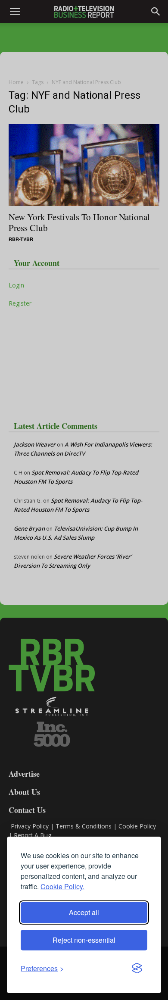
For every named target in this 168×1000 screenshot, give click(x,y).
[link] (42, 968)
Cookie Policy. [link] (62, 886)
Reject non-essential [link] (84, 940)
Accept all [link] (84, 912)
